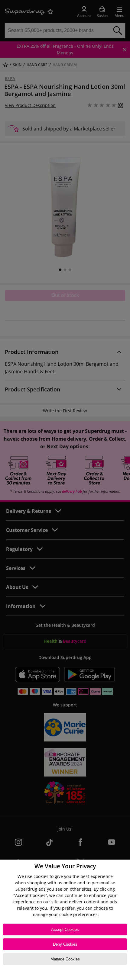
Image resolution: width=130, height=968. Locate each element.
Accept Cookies (65, 929)
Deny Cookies (65, 944)
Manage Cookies (65, 959)
